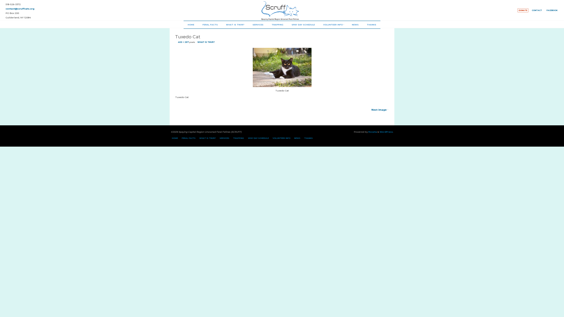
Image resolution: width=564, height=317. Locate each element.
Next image (378, 109)
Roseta (372, 131)
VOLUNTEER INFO (281, 138)
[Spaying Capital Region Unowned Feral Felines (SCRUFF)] (282, 10)
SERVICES (224, 138)
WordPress (386, 131)
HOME (175, 138)
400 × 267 (183, 42)
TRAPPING (238, 138)
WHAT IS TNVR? (206, 42)
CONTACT (537, 10)
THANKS (308, 138)
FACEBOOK (552, 10)
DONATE (523, 10)
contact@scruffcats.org (20, 8)
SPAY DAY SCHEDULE (258, 138)
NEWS (297, 138)
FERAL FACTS (188, 138)
